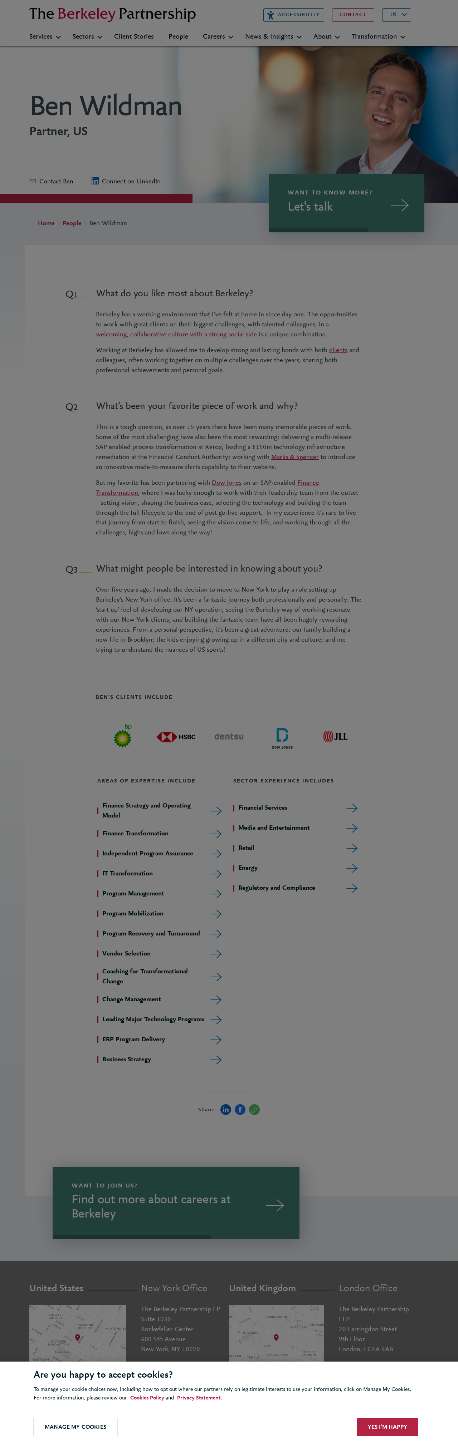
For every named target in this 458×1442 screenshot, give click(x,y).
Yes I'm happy (387, 1427)
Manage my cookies (75, 1427)
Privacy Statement (199, 1398)
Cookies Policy (147, 1398)
